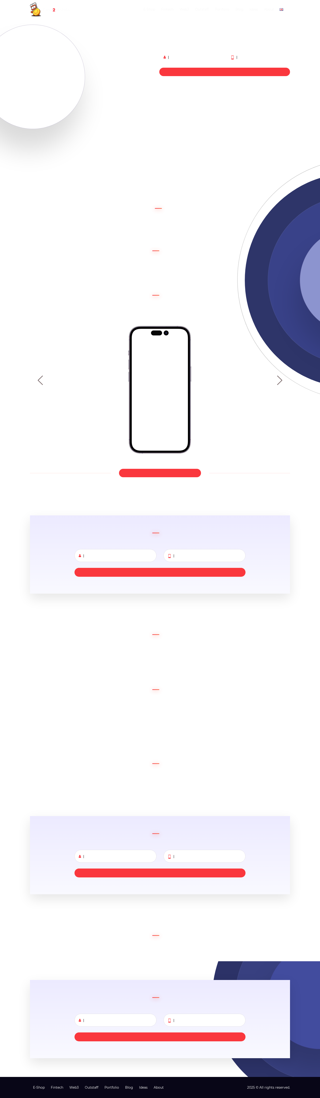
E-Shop (149, 9)
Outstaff (202, 9)
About (269, 9)
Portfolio (222, 9)
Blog (239, 9)
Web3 (184, 9)
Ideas (253, 9)
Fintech (167, 9)
